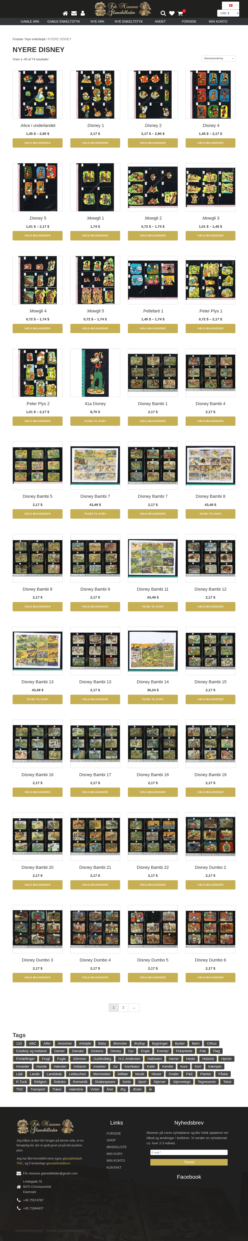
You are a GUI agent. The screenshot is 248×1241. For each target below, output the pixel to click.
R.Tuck (21, 1082)
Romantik (80, 1082)
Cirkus (212, 1043)
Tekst (227, 1082)
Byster (180, 1043)
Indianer (80, 1066)
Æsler (137, 1089)
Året (110, 1089)
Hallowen (154, 1059)
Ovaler (174, 1074)
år (150, 1089)
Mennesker (101, 1074)
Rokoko (60, 1082)
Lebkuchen (77, 1074)
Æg (123, 1089)
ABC (32, 1043)
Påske (223, 1074)
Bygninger (160, 1043)
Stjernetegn (182, 1082)
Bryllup (139, 1043)
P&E (189, 1074)
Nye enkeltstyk (129, 21)
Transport (37, 1089)
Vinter (94, 1089)
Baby (102, 1043)
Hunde (41, 1066)
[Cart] (181, 14)
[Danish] (229, 5)
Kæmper (215, 1066)
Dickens (97, 1051)
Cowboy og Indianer (31, 1051)
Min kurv (114, 1154)
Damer (59, 1051)
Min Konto (218, 21)
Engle (145, 1051)
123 (19, 1043)
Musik (139, 1074)
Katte (151, 1066)
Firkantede (184, 1051)
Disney (115, 1051)
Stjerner (159, 1082)
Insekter (99, 1066)
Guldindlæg (102, 1059)
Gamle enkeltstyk (63, 21)
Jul (115, 1066)
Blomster (120, 1043)
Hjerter (226, 1059)
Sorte (126, 1082)
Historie (208, 1059)
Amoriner (65, 1043)
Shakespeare (105, 1082)
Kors (184, 1066)
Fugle (61, 1059)
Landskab (54, 1074)
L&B (19, 1074)
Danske (78, 1051)
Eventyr (163, 1051)
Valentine (76, 1089)
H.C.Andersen (129, 1059)
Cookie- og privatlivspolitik (65, 1230)
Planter (205, 1074)
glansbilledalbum (58, 1163)
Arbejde (85, 1043)
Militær (123, 1074)
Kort (198, 1066)
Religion (40, 1082)
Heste (190, 1059)
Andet (160, 21)
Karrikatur (132, 1066)
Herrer (174, 1059)
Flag (216, 1051)
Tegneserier (207, 1082)
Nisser (156, 1074)
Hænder (60, 1066)
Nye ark (97, 21)
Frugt (46, 1059)
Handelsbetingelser (29, 1230)
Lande (35, 1074)
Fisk (203, 1051)
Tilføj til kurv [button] (95, 421)
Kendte (167, 1066)
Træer (57, 1089)
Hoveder (22, 1066)
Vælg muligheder (37, 143)
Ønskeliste (117, 1147)
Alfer (47, 1043)
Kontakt (114, 1167)
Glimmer (79, 1059)
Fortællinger (25, 1059)
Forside (189, 21)
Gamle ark (30, 21)
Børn (196, 1043)
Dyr (131, 1051)
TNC (19, 1089)
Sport (142, 1082)
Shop (111, 1140)
